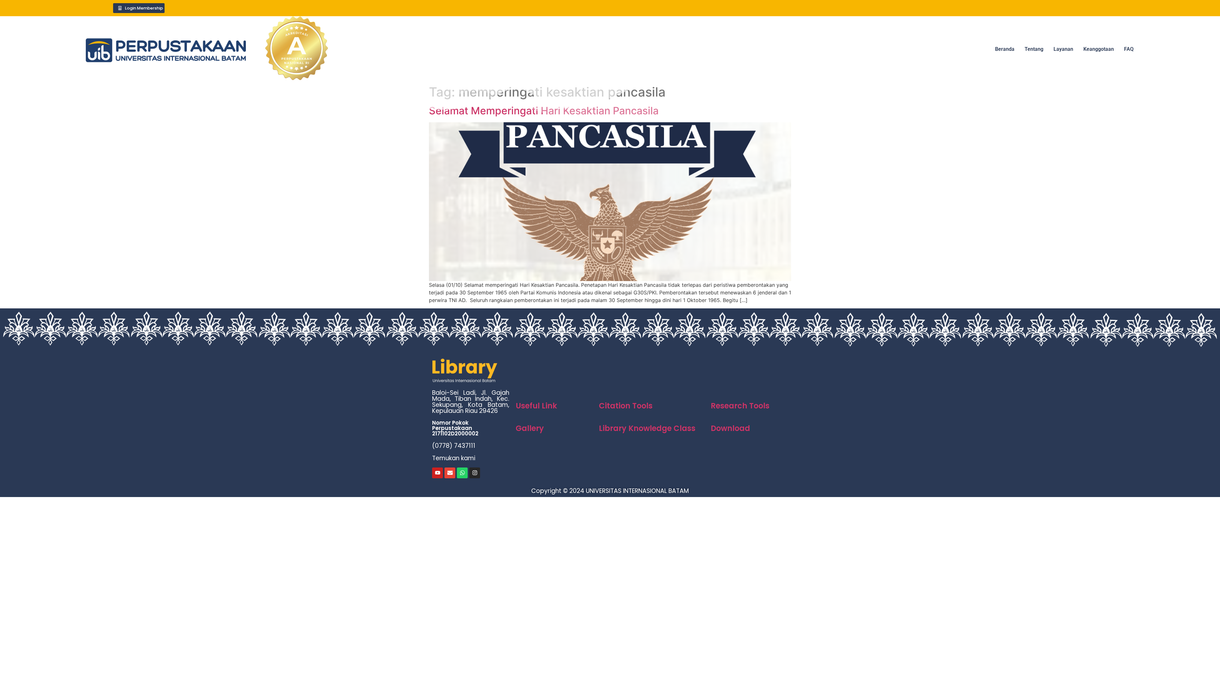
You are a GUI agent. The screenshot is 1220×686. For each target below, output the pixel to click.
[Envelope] (449, 472)
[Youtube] (437, 472)
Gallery (530, 428)
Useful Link (536, 405)
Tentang (1034, 49)
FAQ (1129, 49)
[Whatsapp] (462, 472)
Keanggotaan (1098, 49)
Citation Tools (626, 405)
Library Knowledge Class (647, 428)
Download (730, 428)
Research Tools (740, 405)
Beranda (1004, 49)
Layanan (1063, 49)
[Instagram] (474, 472)
